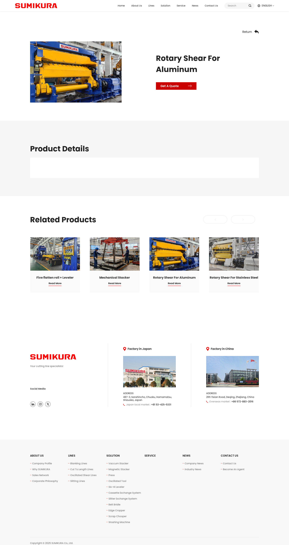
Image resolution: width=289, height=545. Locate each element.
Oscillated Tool (117, 481)
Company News (194, 463)
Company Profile (42, 463)
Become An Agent (233, 469)
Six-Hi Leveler (116, 487)
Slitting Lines (77, 481)
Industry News (193, 469)
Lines (151, 5)
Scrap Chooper (118, 516)
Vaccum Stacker (118, 463)
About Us (136, 5)
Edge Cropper (117, 510)
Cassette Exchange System (125, 493)
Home (121, 5)
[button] (215, 219)
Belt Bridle (114, 504)
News (195, 5)
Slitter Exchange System (123, 498)
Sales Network (40, 475)
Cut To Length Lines (81, 469)
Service (181, 5)
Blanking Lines (78, 463)
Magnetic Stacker (119, 469)
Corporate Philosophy (45, 481)
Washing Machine (119, 522)
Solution (165, 5)
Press (112, 475)
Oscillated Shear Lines (83, 475)
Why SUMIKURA (41, 469)
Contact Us (211, 5)
